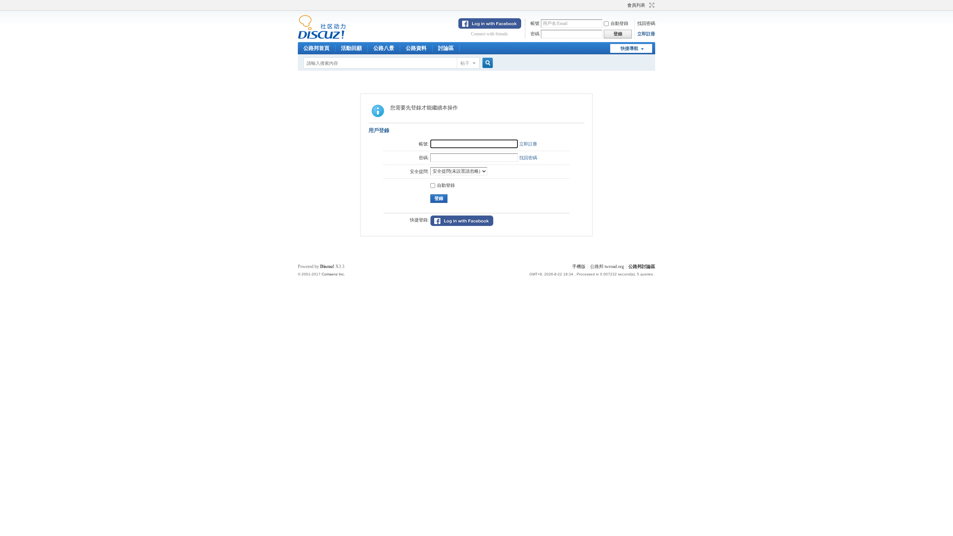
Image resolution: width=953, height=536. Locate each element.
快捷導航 (629, 48)
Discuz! (327, 266)
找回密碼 (646, 23)
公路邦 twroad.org (607, 266)
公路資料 (416, 48)
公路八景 (383, 48)
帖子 (464, 63)
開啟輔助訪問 (624, 5)
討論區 (446, 48)
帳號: (424, 144)
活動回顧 (351, 48)
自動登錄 (619, 23)
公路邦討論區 (641, 266)
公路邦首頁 (316, 48)
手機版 (579, 266)
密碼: (424, 157)
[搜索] (486, 63)
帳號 (534, 23)
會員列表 (636, 5)
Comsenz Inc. (333, 274)
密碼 (534, 33)
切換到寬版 (651, 5)
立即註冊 (646, 33)
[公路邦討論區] (322, 37)
